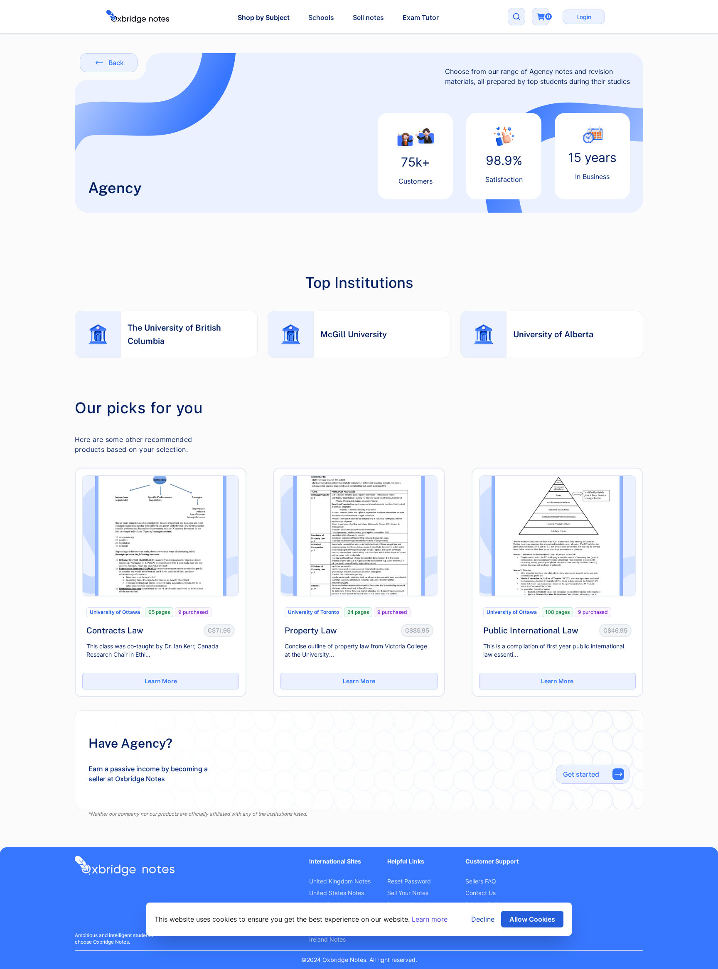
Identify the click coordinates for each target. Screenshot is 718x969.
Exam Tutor (421, 17)
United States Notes (336, 892)
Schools (321, 17)
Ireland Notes (327, 939)
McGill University (353, 334)
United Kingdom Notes (340, 881)
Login (583, 16)
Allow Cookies (532, 919)
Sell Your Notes (407, 892)
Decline (482, 919)
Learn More (161, 680)
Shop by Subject (264, 17)
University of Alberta (553, 334)
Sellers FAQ (480, 881)
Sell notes (368, 17)
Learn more (430, 919)
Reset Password (409, 881)
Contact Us (480, 892)
